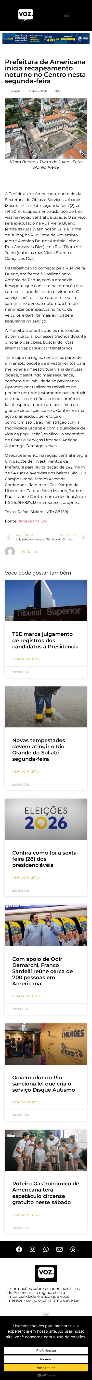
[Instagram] (32, 1249)
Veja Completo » (26, 659)
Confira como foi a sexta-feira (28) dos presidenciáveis (45, 859)
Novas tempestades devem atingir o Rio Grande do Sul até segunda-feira (38, 749)
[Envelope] (59, 1249)
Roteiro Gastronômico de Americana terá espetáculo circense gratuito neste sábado (45, 1192)
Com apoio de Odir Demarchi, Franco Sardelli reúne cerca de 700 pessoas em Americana (42, 971)
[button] (66, 15)
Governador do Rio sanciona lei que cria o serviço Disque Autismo (43, 1083)
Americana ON (32, 521)
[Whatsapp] (46, 1249)
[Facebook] (19, 1249)
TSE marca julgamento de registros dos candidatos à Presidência (45, 640)
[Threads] (73, 1249)
